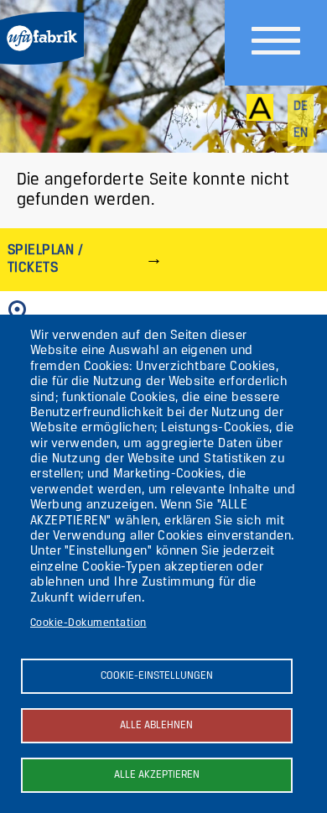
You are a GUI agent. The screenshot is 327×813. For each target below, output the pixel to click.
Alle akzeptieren (157, 774)
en (301, 133)
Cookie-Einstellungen (157, 675)
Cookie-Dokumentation (88, 623)
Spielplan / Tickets (45, 258)
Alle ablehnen (156, 725)
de (301, 106)
